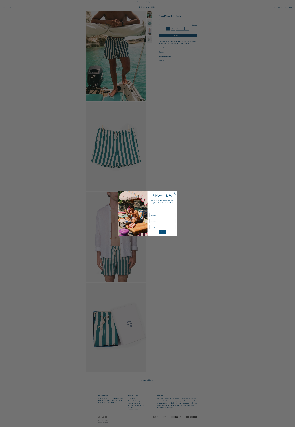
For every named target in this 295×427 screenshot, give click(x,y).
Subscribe (162, 232)
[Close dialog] (175, 194)
